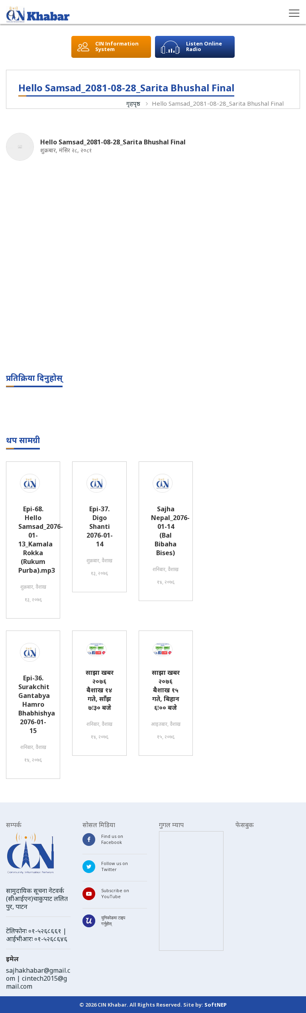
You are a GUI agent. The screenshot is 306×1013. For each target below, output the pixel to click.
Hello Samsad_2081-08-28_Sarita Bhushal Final (218, 103)
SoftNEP (215, 1004)
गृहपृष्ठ (133, 103)
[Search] (12, 14)
